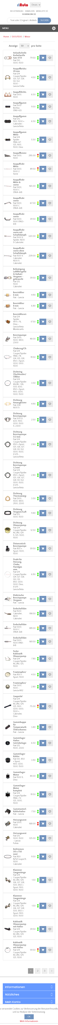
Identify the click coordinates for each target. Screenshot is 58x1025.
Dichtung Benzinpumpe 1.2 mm (19, 465)
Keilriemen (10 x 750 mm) (18, 851)
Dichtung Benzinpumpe (19, 414)
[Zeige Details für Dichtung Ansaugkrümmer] (8, 404)
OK (29, 1017)
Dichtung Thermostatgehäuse (23, 494)
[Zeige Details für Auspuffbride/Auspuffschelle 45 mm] (8, 77)
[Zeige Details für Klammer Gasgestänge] (8, 880)
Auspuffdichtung (21, 92)
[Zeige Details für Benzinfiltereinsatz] (8, 322)
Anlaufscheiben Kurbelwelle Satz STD (20, 55)
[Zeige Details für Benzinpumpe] (8, 339)
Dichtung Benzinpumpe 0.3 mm (19, 434)
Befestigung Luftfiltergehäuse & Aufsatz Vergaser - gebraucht (21, 274)
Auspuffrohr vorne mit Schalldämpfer (20, 232)
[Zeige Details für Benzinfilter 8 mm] (8, 306)
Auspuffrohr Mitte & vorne (18, 182)
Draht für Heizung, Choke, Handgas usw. (17, 564)
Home (6, 36)
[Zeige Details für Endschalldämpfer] (8, 614)
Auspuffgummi (20, 103)
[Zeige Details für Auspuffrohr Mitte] (8, 169)
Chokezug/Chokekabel (24, 348)
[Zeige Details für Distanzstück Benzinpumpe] (8, 548)
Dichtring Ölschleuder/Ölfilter (19, 374)
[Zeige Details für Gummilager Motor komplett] (8, 794)
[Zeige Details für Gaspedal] (8, 706)
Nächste (51, 971)
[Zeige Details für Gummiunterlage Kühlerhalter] (8, 811)
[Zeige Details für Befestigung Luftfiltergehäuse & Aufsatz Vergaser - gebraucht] (8, 278)
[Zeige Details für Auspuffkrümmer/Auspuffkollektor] (8, 155)
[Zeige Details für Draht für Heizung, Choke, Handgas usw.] (8, 574)
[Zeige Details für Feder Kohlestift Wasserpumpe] (8, 659)
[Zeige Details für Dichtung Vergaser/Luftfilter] (8, 513)
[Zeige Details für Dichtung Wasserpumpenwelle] (8, 530)
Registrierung (17, 11)
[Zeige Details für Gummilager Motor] (8, 776)
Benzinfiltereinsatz (22, 314)
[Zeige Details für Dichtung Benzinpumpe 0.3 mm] (8, 444)
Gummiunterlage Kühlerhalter (21, 810)
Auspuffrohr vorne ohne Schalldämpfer (20, 251)
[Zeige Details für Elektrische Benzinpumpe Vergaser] (8, 599)
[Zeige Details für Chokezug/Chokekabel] (8, 357)
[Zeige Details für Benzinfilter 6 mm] (8, 295)
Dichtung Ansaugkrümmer (21, 401)
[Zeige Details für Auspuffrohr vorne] (8, 203)
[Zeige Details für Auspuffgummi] (8, 107)
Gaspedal (17, 696)
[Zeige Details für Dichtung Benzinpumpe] (8, 420)
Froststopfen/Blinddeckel (25, 672)
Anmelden (29, 11)
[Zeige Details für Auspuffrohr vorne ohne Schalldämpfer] (8, 256)
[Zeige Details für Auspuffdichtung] (8, 94)
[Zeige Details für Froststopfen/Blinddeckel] (8, 675)
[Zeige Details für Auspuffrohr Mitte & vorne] (8, 186)
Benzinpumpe (19, 335)
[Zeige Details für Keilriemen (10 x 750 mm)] (8, 857)
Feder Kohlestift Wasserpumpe (20, 654)
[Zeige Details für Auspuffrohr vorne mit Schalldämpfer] (8, 236)
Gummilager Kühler (19, 755)
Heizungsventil (20, 820)
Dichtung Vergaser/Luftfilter (22, 510)
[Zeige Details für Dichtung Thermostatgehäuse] (8, 498)
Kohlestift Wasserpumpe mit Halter (20, 924)
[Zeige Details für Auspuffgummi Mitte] (8, 140)
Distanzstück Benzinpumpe (19, 544)
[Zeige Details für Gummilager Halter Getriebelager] (8, 743)
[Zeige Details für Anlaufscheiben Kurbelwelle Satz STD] (8, 58)
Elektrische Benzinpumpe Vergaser (19, 597)
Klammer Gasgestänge (19, 871)
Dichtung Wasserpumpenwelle (23, 524)
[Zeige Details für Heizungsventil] (8, 824)
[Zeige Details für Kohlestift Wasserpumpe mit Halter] (8, 929)
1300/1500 (17, 36)
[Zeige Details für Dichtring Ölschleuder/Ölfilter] (8, 383)
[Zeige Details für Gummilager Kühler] (8, 760)
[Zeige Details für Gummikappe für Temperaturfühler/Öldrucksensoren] (8, 727)
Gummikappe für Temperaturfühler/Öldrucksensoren (22, 726)
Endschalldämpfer (22, 608)
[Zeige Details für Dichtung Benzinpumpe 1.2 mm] (8, 475)
